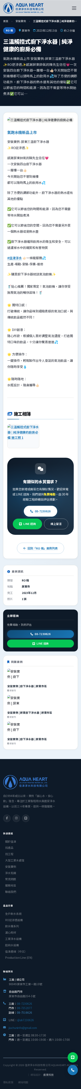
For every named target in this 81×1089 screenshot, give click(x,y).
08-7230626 (43, 511)
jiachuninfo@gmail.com (23, 1028)
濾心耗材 (10, 932)
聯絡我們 (10, 892)
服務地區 (10, 885)
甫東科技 (48, 1075)
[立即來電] (73, 1070)
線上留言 (56, 524)
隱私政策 (8, 1082)
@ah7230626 (25, 1020)
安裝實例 (21, 21)
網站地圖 (23, 1082)
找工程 (9, 854)
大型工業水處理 (14, 860)
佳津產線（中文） (16, 951)
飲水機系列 (12, 926)
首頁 (5, 21)
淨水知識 (10, 873)
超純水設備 (12, 945)
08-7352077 (24, 1008)
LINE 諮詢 (29, 524)
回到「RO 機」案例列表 (43, 548)
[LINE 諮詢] (73, 1057)
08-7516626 (24, 1012)
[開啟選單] (74, 8)
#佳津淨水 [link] (14, 257)
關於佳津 (10, 841)
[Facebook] (7, 818)
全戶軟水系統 (13, 914)
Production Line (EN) (18, 957)
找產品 (9, 848)
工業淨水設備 (13, 939)
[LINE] (25, 818)
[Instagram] (16, 818)
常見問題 (10, 879)
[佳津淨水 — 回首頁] (23, 8)
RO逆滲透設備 (14, 920)
